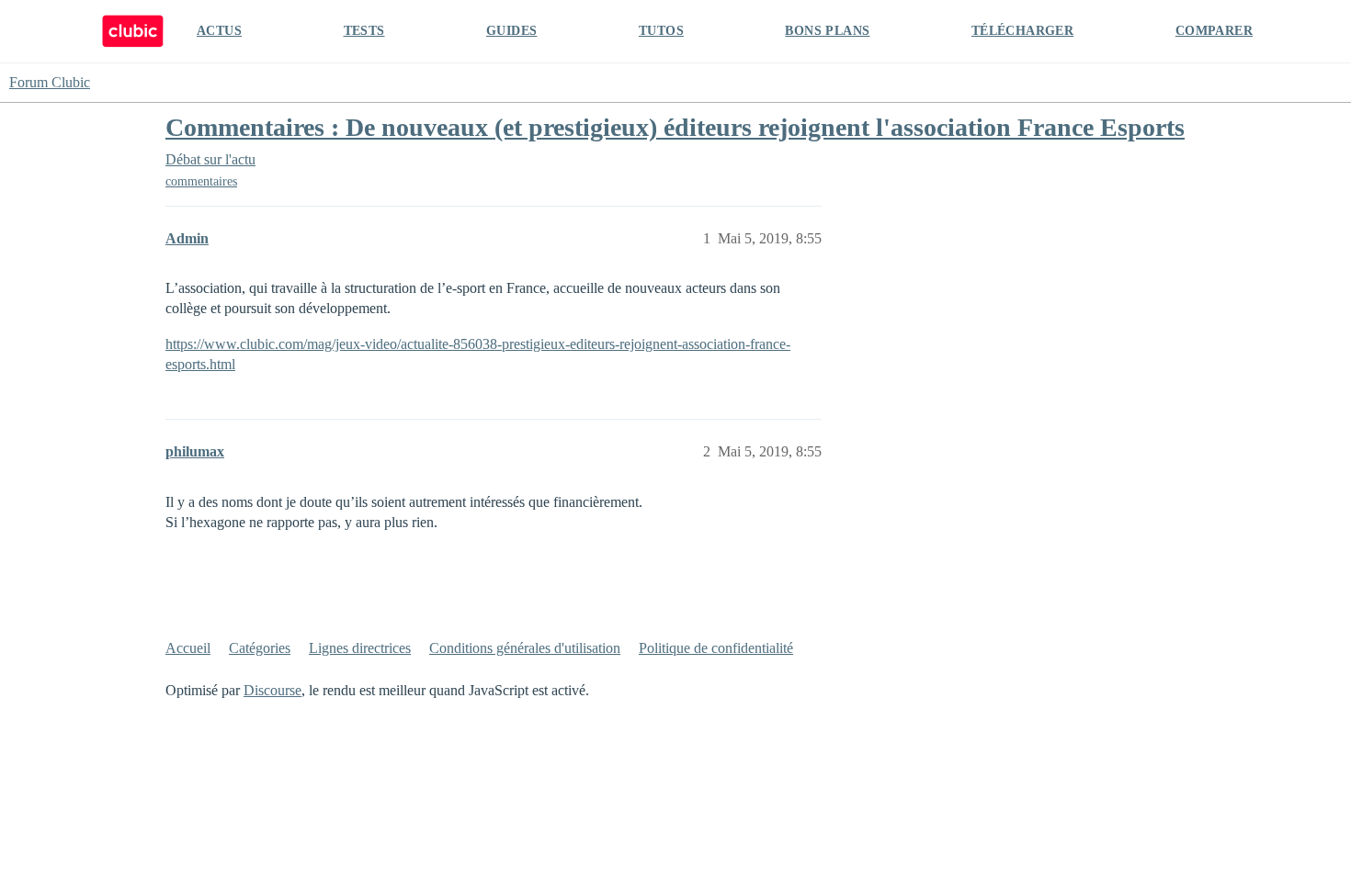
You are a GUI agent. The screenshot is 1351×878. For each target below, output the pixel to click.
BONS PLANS (827, 31)
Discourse (272, 690)
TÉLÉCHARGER (1022, 31)
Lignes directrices (360, 648)
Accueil (187, 648)
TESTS (364, 31)
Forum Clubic (49, 82)
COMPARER (1214, 31)
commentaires (201, 181)
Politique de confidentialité (716, 648)
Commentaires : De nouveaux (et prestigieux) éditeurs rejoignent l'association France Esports (675, 127)
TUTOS (661, 31)
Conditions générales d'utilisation (524, 648)
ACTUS (219, 31)
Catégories (259, 648)
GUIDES (511, 31)
